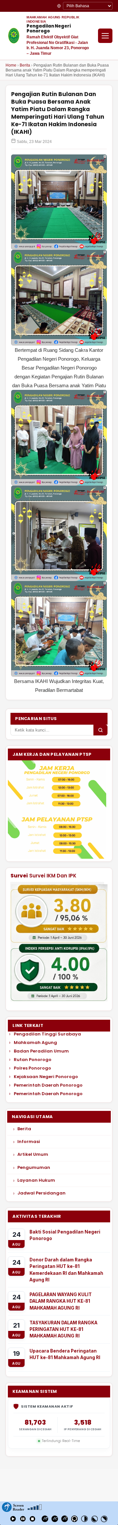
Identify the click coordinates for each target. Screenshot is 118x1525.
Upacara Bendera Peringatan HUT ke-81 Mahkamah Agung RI (65, 1354)
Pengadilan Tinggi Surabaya (47, 1034)
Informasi (28, 1141)
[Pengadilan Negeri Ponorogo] (14, 36)
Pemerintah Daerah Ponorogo (48, 1085)
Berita (25, 65)
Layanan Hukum (36, 1180)
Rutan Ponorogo (32, 1059)
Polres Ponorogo (32, 1068)
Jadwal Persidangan (41, 1193)
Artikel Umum (32, 1154)
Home (11, 65)
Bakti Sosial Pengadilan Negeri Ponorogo (65, 1235)
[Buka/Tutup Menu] (105, 36)
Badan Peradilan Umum (41, 1051)
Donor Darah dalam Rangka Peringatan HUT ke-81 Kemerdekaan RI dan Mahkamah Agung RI (66, 1269)
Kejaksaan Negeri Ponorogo (46, 1076)
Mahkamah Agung (35, 1042)
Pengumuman (33, 1167)
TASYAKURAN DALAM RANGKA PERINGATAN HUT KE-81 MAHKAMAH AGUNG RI (63, 1329)
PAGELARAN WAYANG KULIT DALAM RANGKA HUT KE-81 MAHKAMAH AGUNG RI (61, 1301)
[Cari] (100, 730)
